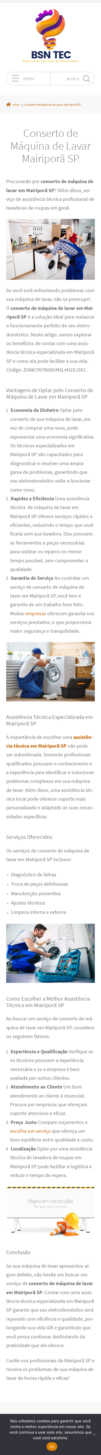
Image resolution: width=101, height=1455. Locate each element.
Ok (51, 1446)
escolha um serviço (30, 1131)
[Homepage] (50, 37)
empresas (35, 613)
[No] (94, 1434)
